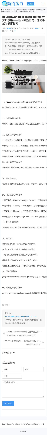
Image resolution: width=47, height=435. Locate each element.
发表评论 (8, 403)
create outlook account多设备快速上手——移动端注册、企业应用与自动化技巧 (24, 334)
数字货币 (11, 9)
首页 (4, 9)
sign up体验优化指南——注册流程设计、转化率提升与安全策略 (21, 343)
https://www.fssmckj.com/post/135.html (20, 316)
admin (37, 28)
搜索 (31, 4)
